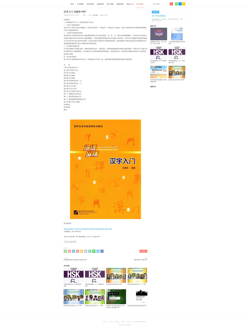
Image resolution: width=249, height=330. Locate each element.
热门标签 (129, 321)
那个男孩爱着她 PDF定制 (139, 321)
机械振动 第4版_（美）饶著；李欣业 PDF (158, 43)
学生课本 (139, 4)
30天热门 (105, 321)
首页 (72, 4)
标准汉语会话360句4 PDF (114, 284)
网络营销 (120, 4)
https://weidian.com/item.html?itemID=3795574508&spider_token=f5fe (88, 229)
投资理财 (90, 4)
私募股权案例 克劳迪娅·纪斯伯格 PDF (75, 260)
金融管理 (100, 4)
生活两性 (80, 4)
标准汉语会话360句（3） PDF (137, 284)
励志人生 (130, 4)
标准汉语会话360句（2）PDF (73, 305)
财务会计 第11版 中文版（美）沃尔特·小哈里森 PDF (115, 306)
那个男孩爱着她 (80, 236)
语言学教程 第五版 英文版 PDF (137, 305)
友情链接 (117, 321)
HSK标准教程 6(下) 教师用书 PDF (72, 285)
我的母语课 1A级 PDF (140, 260)
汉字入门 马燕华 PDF (93, 236)
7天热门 (111, 321)
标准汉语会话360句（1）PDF (94, 305)
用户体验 (110, 4)
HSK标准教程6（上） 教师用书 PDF (94, 285)
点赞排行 (123, 321)
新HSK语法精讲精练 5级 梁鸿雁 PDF (158, 81)
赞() (143, 251)
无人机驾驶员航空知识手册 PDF (177, 43)
